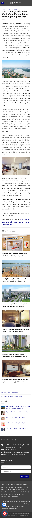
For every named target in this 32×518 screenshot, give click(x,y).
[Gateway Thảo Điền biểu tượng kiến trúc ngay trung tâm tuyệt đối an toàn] (16, 369)
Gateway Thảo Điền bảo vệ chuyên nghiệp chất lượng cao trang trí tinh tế (14, 355)
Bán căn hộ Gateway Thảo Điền (11, 396)
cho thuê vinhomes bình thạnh (14, 506)
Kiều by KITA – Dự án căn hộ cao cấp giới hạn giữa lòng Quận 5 (18, 407)
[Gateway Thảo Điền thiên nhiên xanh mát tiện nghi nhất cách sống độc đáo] (16, 318)
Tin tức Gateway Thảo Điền (10, 9)
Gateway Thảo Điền (16, 484)
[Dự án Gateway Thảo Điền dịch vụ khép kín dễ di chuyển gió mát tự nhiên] (16, 293)
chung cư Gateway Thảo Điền (14, 489)
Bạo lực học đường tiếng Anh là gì (17, 412)
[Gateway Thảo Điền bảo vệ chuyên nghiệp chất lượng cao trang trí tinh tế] (16, 343)
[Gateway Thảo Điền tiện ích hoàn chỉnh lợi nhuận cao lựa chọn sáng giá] (16, 243)
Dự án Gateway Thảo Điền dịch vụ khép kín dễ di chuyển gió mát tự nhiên (14, 305)
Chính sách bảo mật (10, 515)
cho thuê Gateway (21, 494)
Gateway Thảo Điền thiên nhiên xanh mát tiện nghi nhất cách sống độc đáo (15, 330)
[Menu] (2, 3)
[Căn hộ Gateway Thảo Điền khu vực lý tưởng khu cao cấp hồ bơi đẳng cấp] (16, 268)
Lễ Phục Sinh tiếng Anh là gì (15, 423)
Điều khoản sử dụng (22, 515)
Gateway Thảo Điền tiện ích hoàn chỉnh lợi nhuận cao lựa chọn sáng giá (14, 255)
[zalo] (4, 504)
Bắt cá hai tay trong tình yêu (15, 417)
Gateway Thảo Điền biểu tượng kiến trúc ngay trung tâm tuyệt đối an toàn (15, 381)
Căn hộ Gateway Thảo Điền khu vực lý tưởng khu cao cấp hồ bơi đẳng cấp (14, 280)
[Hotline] (4, 513)
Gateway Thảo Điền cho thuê (10, 393)
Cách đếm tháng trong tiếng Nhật (17, 428)
